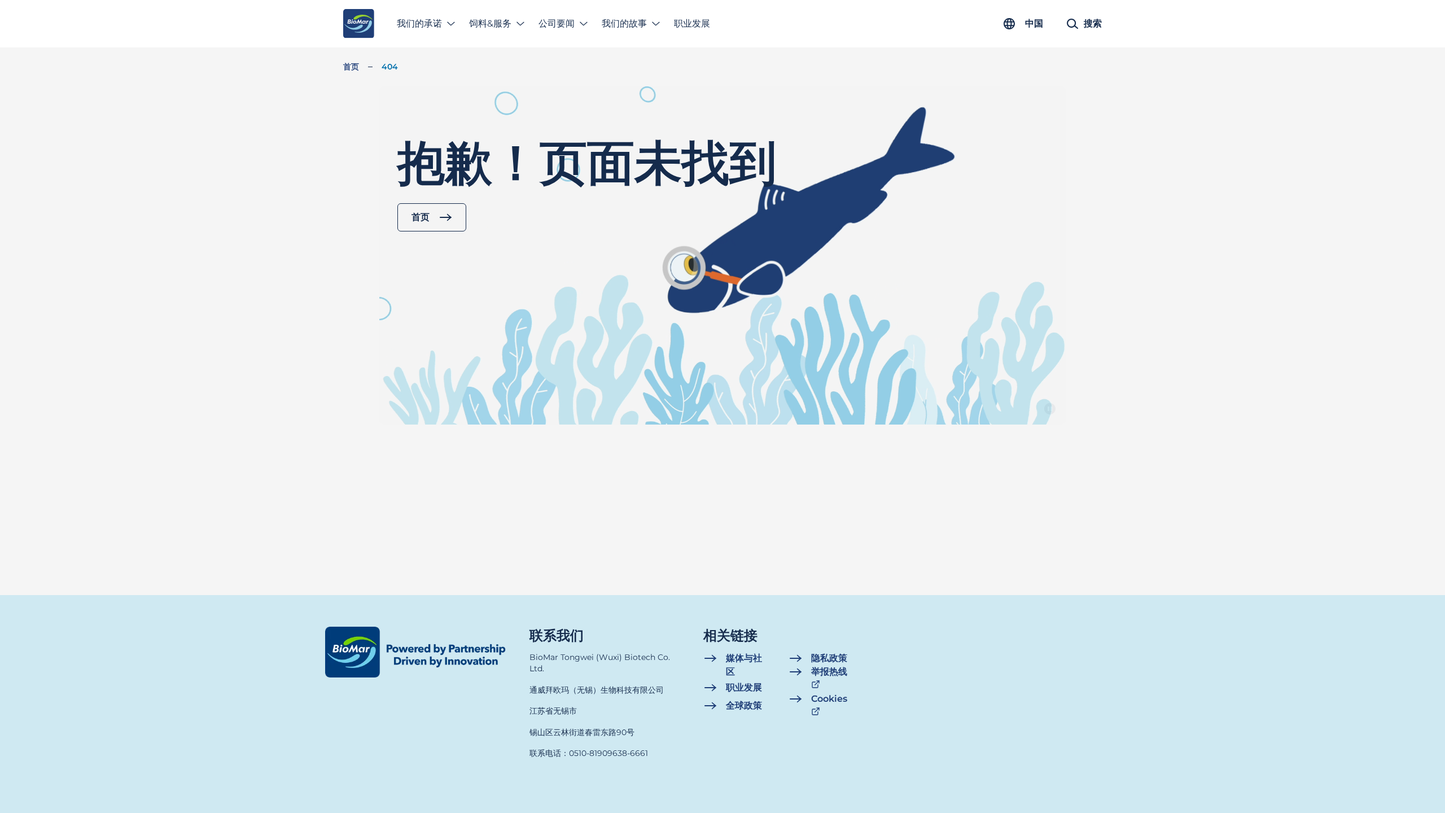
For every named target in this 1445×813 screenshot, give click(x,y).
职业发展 (692, 23)
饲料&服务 (490, 23)
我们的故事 (624, 23)
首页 (351, 67)
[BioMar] (358, 23)
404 (390, 67)
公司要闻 (556, 23)
